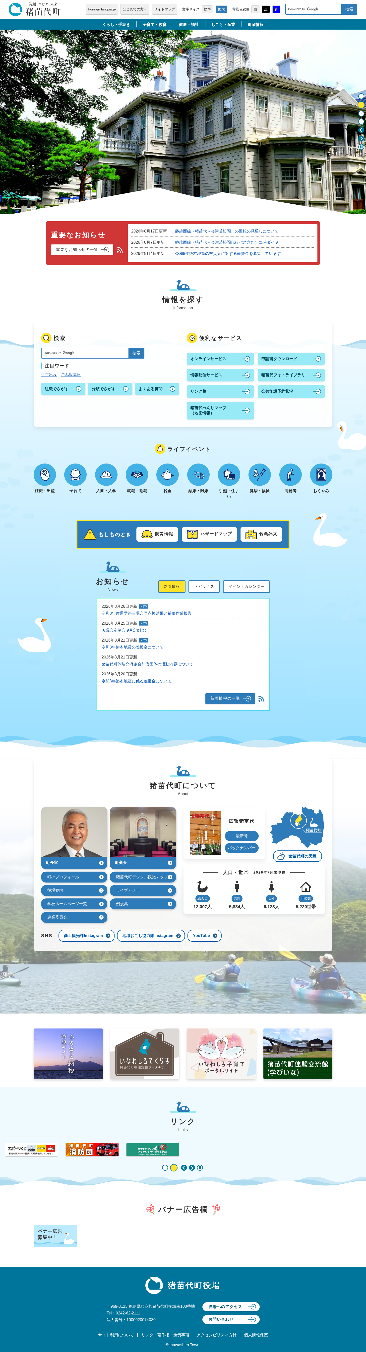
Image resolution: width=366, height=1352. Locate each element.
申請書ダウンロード (279, 359)
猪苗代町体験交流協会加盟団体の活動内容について (147, 664)
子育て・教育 (155, 24)
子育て (75, 491)
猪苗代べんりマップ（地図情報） (208, 410)
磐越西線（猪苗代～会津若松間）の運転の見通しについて (227, 231)
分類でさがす (104, 389)
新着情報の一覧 (225, 698)
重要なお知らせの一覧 (77, 249)
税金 (168, 491)
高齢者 (291, 491)
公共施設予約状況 (277, 391)
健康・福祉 (189, 24)
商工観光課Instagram (83, 935)
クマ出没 (49, 375)
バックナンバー (242, 848)
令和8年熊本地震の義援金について (133, 647)
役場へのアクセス (225, 1307)
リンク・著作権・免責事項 (165, 1335)
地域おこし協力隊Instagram (147, 935)
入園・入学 (106, 491)
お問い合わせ (221, 1319)
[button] (361, 130)
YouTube (201, 935)
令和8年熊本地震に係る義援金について (137, 681)
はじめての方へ (135, 9)
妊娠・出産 (45, 491)
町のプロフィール (63, 877)
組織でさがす (57, 389)
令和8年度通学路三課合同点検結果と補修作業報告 (146, 613)
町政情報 (256, 24)
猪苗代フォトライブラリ (283, 375)
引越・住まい (229, 494)
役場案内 (55, 890)
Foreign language (102, 9)
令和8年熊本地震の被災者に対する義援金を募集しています (228, 253)
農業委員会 (57, 917)
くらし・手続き (116, 24)
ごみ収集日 (71, 375)
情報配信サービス (206, 375)
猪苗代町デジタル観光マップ (142, 877)
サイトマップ (164, 9)
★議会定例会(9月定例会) (124, 630)
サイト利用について (116, 1335)
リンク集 (198, 391)
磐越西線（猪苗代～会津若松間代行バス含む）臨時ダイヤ (227, 242)
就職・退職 (137, 491)
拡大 (221, 9)
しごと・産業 (223, 24)
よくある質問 (151, 389)
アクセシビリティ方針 (217, 1335)
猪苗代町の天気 (302, 856)
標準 (207, 9)
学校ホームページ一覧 (67, 904)
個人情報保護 (256, 1335)
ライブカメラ (128, 890)
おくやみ (321, 491)
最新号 (242, 836)
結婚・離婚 (198, 491)
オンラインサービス (208, 359)
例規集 (122, 904)
